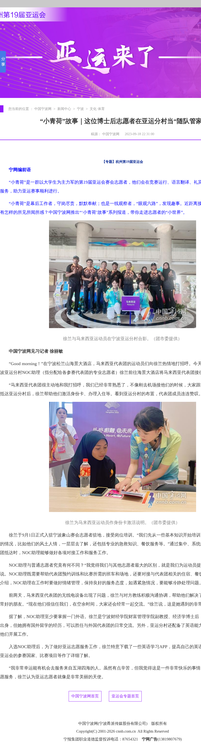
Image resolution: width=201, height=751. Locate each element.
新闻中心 (64, 109)
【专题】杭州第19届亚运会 (122, 162)
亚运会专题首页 (125, 696)
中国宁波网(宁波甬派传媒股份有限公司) (112, 723)
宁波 (80, 109)
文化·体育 (97, 109)
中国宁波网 (42, 109)
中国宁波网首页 (85, 696)
